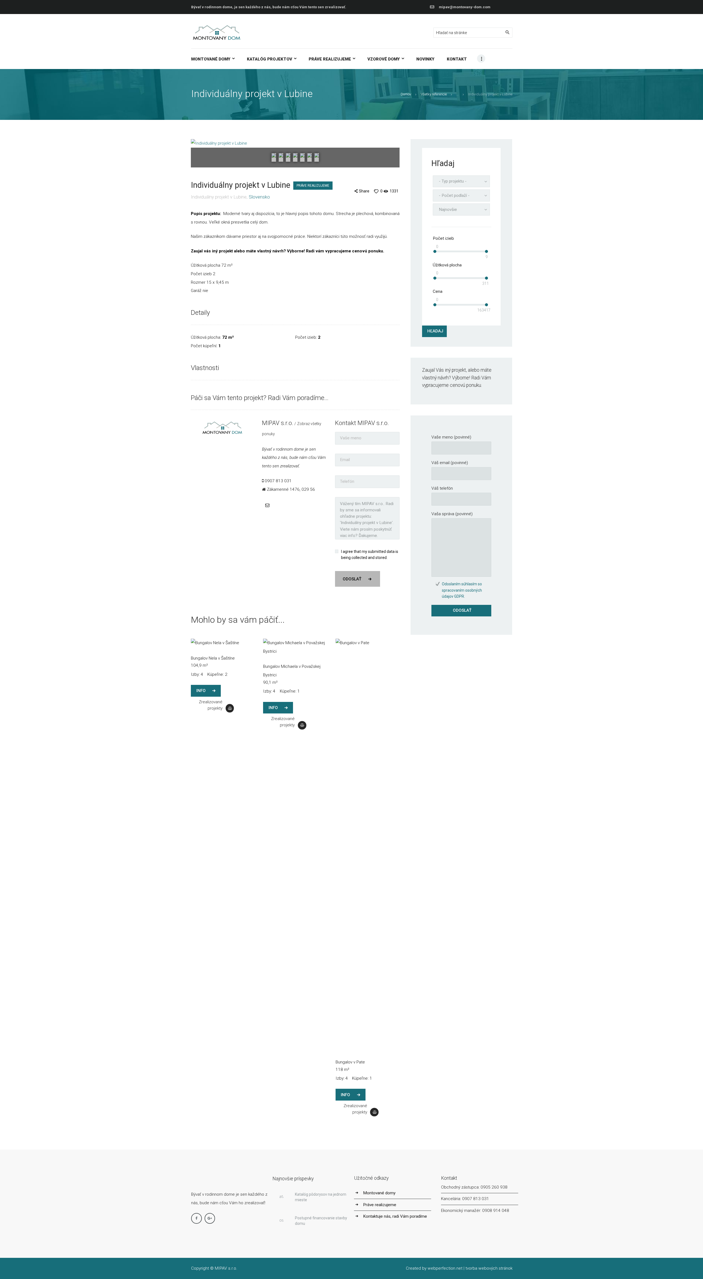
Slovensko (259, 197)
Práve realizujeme (313, 186)
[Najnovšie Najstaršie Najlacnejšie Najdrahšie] (461, 209)
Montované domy (379, 1192)
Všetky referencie (434, 94)
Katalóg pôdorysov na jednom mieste (320, 1197)
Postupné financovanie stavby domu (321, 1221)
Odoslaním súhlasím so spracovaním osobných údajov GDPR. (462, 590)
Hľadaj (435, 331)
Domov (406, 94)
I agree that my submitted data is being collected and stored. (369, 554)
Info (201, 690)
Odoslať (352, 579)
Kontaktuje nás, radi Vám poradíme (395, 1216)
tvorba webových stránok (488, 1268)
